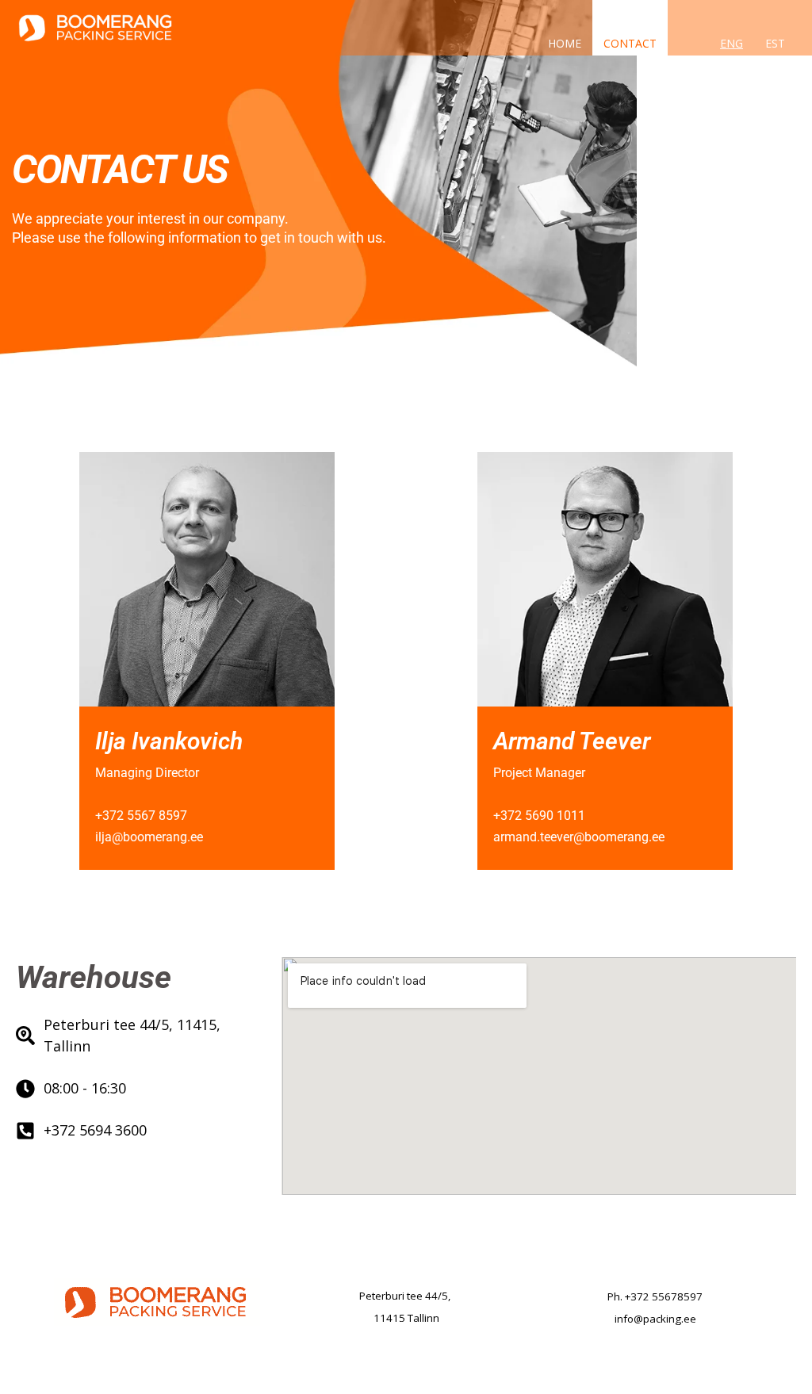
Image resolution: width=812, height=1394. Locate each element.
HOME (564, 42)
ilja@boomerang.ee (149, 836)
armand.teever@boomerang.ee (579, 836)
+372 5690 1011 (539, 815)
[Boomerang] (95, 26)
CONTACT (630, 42)
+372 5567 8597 (141, 815)
